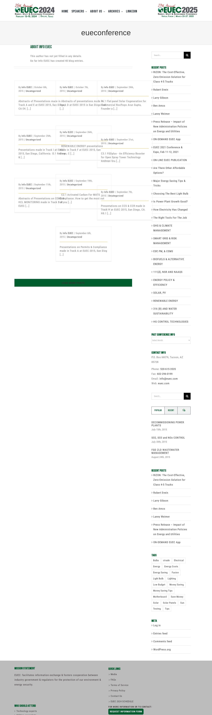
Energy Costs (171, 566)
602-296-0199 (165, 373)
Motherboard (160, 596)
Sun (182, 602)
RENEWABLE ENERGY (165, 300)
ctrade (166, 560)
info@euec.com (169, 378)
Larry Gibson (160, 97)
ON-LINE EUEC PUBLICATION (170, 160)
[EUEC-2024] (34, 4)
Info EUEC (27, 87)
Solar (156, 602)
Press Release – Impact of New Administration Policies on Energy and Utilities (170, 126)
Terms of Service (120, 685)
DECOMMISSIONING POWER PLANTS (167, 424)
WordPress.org (162, 649)
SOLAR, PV (159, 292)
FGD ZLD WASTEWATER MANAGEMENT (165, 451)
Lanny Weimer (161, 113)
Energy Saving (160, 572)
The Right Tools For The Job (170, 217)
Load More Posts (73, 282)
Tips (167, 608)
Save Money (177, 596)
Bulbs (156, 560)
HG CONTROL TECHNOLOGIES (170, 321)
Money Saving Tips (163, 590)
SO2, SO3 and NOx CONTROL (168, 437)
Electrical (179, 560)
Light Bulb (158, 578)
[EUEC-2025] (177, 3)
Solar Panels (169, 602)
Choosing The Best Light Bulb (170, 193)
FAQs (113, 679)
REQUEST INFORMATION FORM (126, 711)
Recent (171, 410)
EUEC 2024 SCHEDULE (122, 701)
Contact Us (116, 696)
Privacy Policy (118, 690)
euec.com (163, 383)
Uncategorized (33, 91)
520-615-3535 (168, 369)
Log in (157, 625)
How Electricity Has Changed (170, 209)
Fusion (175, 572)
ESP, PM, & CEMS (163, 251)
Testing (157, 608)
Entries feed (160, 633)
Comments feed (162, 641)
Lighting (172, 578)
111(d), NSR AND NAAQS (168, 271)
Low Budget (159, 584)
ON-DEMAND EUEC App (166, 139)
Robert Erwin (160, 89)
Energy (156, 566)
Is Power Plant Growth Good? (170, 201)
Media (114, 674)
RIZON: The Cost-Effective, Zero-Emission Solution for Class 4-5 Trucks (169, 77)
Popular (158, 410)
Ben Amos (159, 105)
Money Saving (176, 584)
